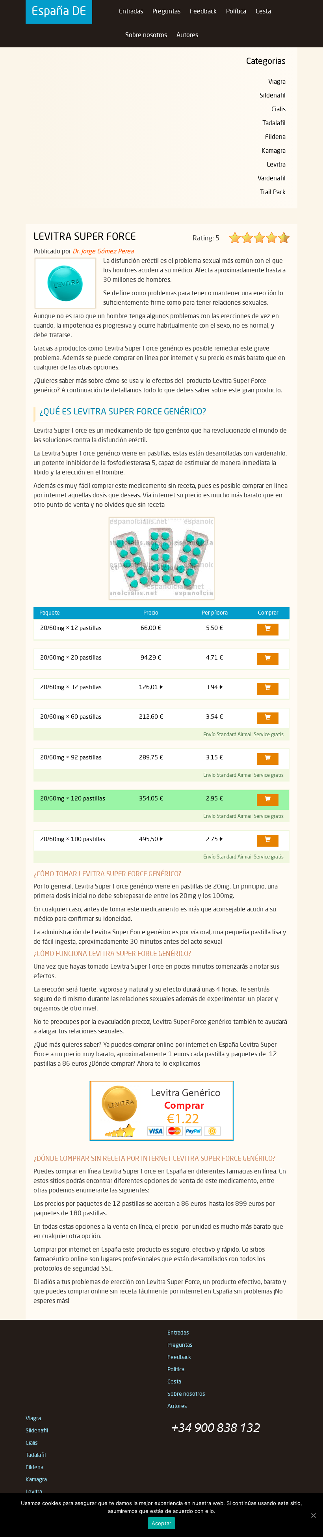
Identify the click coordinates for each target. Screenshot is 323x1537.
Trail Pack (273, 192)
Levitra (276, 165)
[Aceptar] (313, 1515)
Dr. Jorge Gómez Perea (103, 252)
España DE (59, 12)
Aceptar (162, 1523)
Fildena (275, 137)
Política (236, 12)
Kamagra (274, 151)
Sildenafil (273, 96)
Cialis (278, 110)
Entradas (131, 12)
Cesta (263, 12)
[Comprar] (267, 629)
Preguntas (166, 12)
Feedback (203, 12)
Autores (187, 35)
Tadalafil (274, 123)
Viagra (277, 82)
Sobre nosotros (146, 35)
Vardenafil (272, 179)
